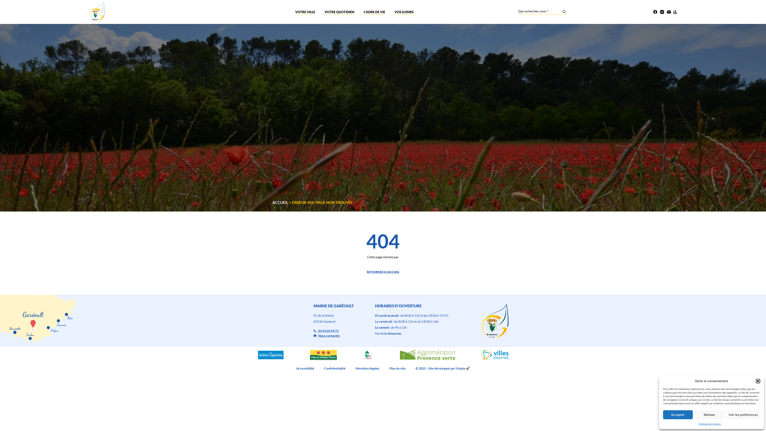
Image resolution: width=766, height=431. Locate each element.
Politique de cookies (709, 423)
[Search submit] (564, 11)
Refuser (709, 415)
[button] (758, 381)
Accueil (280, 202)
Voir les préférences (743, 415)
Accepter (678, 415)
